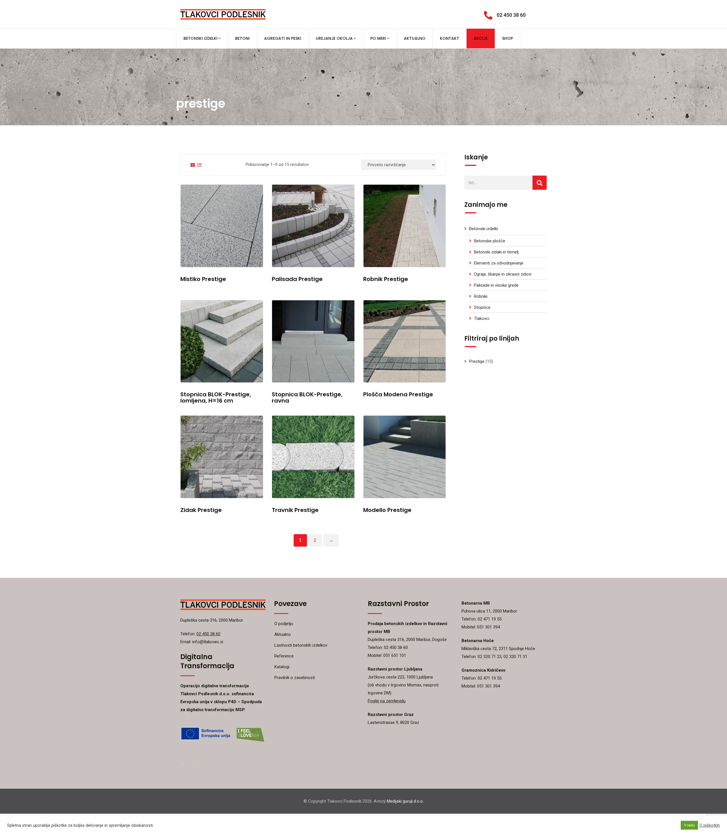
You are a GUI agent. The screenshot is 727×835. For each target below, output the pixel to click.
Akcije (481, 38)
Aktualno (414, 38)
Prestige (476, 361)
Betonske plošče (489, 240)
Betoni (242, 38)
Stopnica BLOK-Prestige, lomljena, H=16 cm (215, 397)
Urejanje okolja (334, 38)
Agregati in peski (282, 38)
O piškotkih (709, 825)
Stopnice (482, 307)
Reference (284, 656)
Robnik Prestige (385, 279)
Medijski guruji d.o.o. (405, 801)
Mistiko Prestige (203, 279)
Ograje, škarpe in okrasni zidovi (502, 274)
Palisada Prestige (297, 279)
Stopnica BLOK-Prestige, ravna (307, 397)
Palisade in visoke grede (496, 285)
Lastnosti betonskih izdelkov (300, 645)
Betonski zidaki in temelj (496, 252)
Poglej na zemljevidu (387, 700)
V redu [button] (689, 825)
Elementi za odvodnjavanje (498, 263)
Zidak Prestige (201, 510)
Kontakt (449, 38)
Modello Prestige (387, 510)
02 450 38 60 (511, 15)
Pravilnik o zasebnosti (294, 677)
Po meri (378, 38)
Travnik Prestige (295, 510)
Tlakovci (481, 318)
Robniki (480, 296)
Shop (507, 38)
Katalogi (281, 666)
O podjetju (283, 623)
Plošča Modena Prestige (398, 394)
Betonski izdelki (200, 38)
